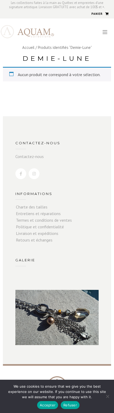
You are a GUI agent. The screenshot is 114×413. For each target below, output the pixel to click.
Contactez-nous (29, 156)
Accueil (28, 47)
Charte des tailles (31, 207)
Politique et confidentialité (40, 226)
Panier (97, 14)
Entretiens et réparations (38, 213)
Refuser (70, 405)
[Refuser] (107, 396)
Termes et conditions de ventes (44, 220)
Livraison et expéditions (37, 233)
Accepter (47, 405)
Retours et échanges (34, 240)
